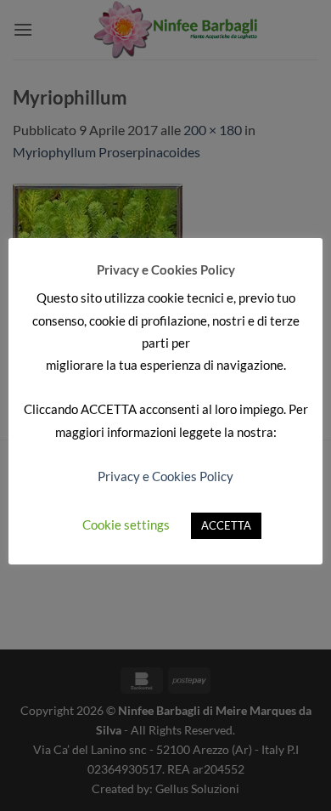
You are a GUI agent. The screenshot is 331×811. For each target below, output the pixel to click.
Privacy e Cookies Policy (165, 476)
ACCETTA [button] (226, 525)
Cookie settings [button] (126, 524)
